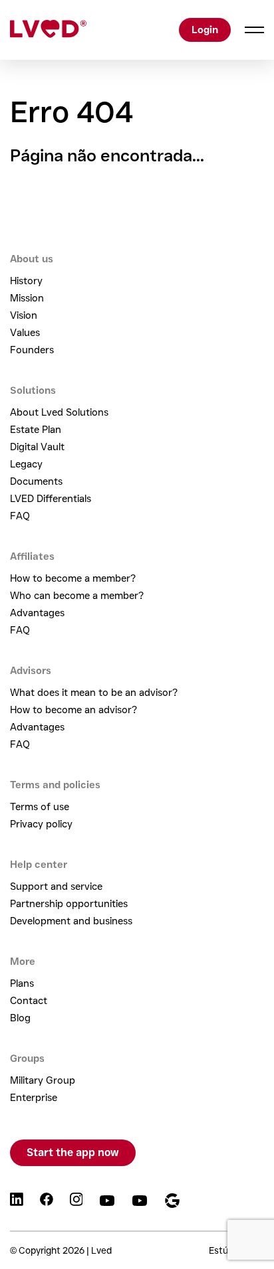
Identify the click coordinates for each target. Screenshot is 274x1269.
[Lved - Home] (48, 30)
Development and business (71, 921)
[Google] (172, 1202)
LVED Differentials (50, 499)
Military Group (42, 1080)
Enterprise (33, 1098)
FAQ (20, 516)
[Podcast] (140, 1202)
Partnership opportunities (69, 904)
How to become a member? (73, 578)
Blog (20, 1018)
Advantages (37, 613)
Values (25, 333)
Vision (23, 315)
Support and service (56, 886)
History (26, 281)
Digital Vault (37, 447)
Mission (27, 298)
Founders (32, 350)
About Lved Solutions (59, 412)
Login (205, 30)
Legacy (26, 464)
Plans (22, 983)
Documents (36, 481)
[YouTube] (107, 1202)
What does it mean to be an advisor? (94, 693)
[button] (247, 30)
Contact (28, 1001)
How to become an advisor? (73, 710)
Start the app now (73, 1152)
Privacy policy (41, 824)
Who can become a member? (77, 596)
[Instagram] (76, 1202)
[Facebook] (46, 1202)
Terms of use (39, 807)
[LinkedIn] (16, 1202)
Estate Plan (35, 430)
